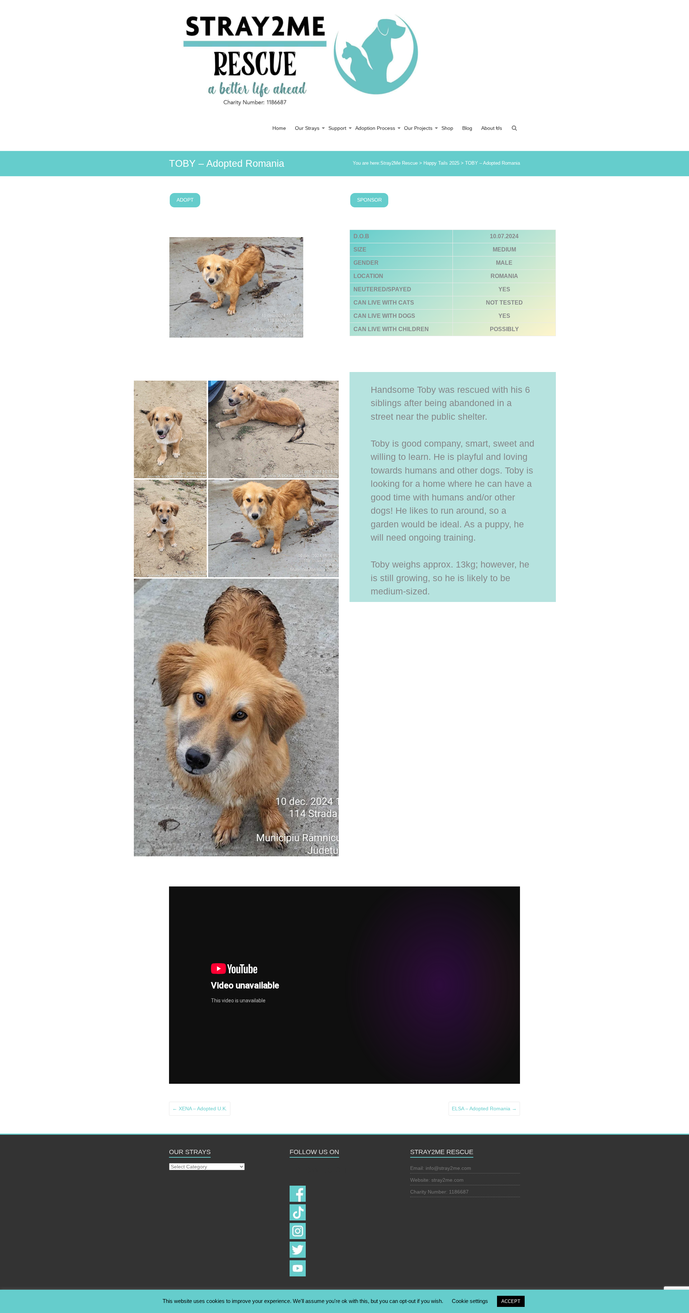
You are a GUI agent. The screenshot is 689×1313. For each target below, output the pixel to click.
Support (337, 128)
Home (279, 128)
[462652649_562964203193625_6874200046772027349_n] (170, 429)
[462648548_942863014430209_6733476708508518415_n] (273, 429)
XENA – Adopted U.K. (199, 1108)
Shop (447, 128)
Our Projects (418, 128)
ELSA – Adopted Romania (484, 1108)
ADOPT (185, 200)
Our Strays (307, 128)
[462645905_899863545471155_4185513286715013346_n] (273, 528)
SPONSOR (369, 200)
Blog (467, 128)
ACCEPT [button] (510, 1301)
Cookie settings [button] (470, 1301)
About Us (491, 128)
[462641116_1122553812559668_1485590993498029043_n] (236, 717)
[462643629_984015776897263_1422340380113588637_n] (170, 528)
